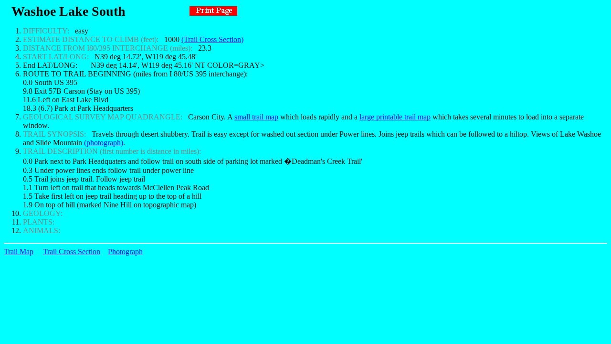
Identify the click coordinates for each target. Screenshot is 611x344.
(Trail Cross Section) (212, 39)
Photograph (125, 251)
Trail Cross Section (71, 251)
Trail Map (18, 251)
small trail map (256, 117)
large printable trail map (395, 117)
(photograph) (103, 143)
